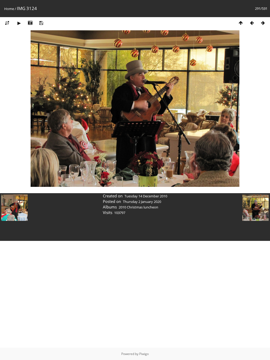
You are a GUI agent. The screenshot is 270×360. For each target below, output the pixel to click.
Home (9, 8)
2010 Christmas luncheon (138, 207)
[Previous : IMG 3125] (251, 23)
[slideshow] (19, 23)
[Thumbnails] (240, 23)
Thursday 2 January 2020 (142, 201)
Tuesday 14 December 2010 (145, 196)
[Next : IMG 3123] (262, 23)
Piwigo (144, 354)
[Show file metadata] (30, 23)
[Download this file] (41, 23)
